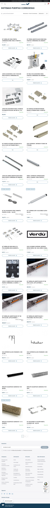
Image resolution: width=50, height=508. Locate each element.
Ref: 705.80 (4, 214)
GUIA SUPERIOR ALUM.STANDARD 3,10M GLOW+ (37, 352)
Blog (38, 479)
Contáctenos (16, 480)
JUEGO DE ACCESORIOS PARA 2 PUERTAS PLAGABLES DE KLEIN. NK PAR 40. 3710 (12, 109)
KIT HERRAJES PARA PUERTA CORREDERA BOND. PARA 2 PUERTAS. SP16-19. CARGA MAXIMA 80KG (11, 40)
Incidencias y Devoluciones (36, 1)
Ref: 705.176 (4, 320)
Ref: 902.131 (29, 249)
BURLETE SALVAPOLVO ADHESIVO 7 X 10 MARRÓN (12, 422)
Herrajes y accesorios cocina (5, 464)
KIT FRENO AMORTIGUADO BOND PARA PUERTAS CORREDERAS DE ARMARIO (36, 40)
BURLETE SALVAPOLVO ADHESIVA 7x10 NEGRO (12, 387)
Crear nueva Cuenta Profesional (30, 481)
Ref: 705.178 (29, 284)
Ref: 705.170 (4, 355)
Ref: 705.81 (29, 214)
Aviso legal (16, 462)
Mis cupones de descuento (29, 474)
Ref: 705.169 (29, 355)
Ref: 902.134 (4, 284)
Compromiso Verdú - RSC (18, 483)
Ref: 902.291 (29, 77)
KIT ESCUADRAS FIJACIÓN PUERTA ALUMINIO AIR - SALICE (36, 422)
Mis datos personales (28, 470)
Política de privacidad (16, 450)
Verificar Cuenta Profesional (29, 485)
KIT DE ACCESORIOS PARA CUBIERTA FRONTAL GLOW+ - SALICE (11, 211)
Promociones (40, 464)
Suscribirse (44, 447)
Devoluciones (40, 477)
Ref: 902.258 (29, 42)
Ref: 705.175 (29, 319)
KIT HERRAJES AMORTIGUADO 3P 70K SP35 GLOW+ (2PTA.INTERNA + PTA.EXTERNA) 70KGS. (11, 317)
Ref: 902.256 (4, 42)
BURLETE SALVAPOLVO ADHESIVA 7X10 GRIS (37, 387)
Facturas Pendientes (30, 477)
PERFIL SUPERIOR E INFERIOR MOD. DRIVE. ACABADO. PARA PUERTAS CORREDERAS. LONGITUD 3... (36, 176)
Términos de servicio (27, 450)
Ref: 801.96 (4, 112)
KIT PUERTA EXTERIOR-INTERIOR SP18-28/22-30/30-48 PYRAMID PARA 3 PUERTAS (12, 144)
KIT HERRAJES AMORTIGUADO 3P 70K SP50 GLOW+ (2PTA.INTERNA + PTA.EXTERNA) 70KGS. (36, 282)
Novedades (40, 466)
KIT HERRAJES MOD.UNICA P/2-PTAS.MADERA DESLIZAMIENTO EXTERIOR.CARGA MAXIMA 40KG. (10, 247)
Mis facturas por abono (29, 463)
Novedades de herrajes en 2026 (17, 474)
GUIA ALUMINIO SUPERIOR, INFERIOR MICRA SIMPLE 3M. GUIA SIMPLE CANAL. (37, 247)
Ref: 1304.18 (4, 390)
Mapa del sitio (40, 471)
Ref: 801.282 (4, 77)
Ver (12, 80)
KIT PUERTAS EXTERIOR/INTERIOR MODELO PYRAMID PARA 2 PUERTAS (36, 109)
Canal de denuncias (42, 482)
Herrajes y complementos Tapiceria (5, 474)
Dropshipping (40, 474)
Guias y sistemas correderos (5, 483)
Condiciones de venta (17, 466)
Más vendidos (40, 469)
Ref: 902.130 (4, 249)
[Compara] (14, 37)
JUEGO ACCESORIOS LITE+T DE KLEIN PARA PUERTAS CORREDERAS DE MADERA (11, 74)
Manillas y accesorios (4, 469)
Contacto (46, 1)
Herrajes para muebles (4, 460)
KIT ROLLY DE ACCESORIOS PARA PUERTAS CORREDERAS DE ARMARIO (36, 74)
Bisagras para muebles (5, 479)
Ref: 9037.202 (29, 179)
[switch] (45, 491)
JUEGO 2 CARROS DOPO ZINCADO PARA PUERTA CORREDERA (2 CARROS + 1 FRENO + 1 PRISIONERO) (12, 282)
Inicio (15, 459)
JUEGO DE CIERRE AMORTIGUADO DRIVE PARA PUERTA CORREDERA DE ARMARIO (12, 176)
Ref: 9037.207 (4, 179)
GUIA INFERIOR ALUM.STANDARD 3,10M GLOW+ (12, 352)
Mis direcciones (29, 466)
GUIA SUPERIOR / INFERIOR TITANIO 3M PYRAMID (37, 144)
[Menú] (48, 482)
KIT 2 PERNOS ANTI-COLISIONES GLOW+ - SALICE (37, 211)
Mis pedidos (28, 459)
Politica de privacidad (16, 470)
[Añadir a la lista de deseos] (12, 37)
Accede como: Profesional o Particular (20, 1)
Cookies (15, 477)
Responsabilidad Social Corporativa (41, 460)
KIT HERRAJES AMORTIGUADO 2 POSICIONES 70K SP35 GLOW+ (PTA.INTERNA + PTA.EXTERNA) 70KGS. (37, 317)
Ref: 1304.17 (29, 390)
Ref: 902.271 (29, 112)
